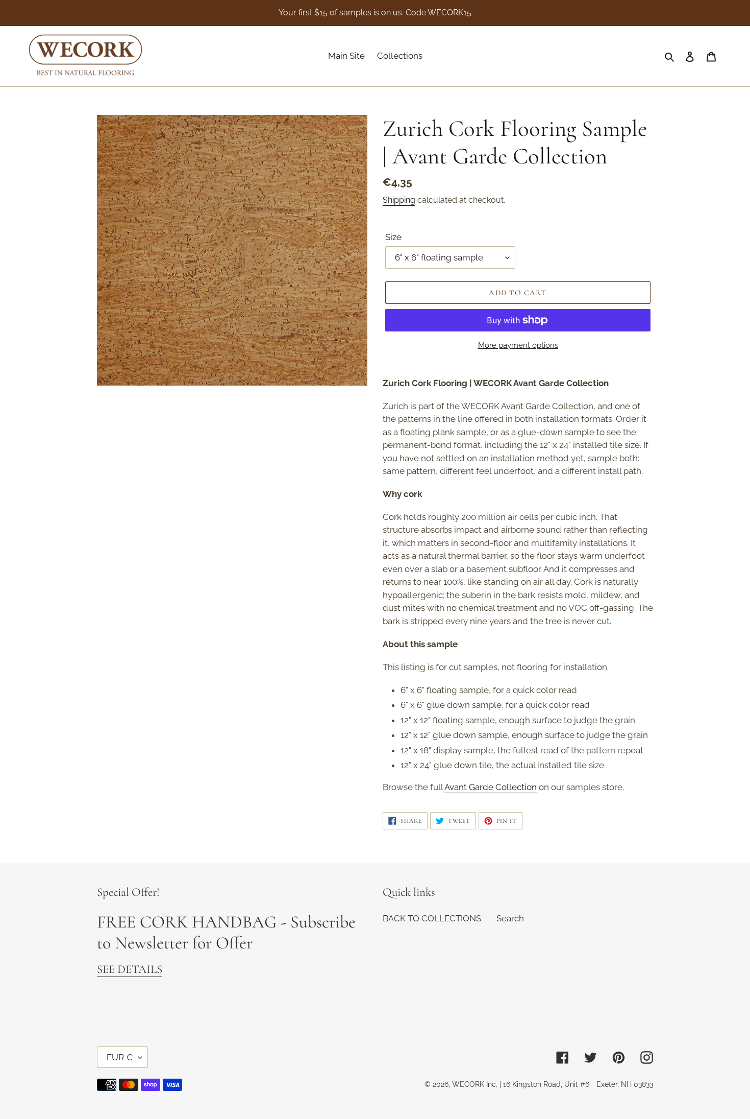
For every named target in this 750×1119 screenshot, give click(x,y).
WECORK (468, 1084)
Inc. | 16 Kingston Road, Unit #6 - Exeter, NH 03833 (569, 1084)
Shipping (399, 200)
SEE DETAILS (129, 969)
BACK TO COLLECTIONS (432, 918)
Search (510, 918)
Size (393, 237)
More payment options (518, 345)
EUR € (120, 1057)
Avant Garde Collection (490, 787)
